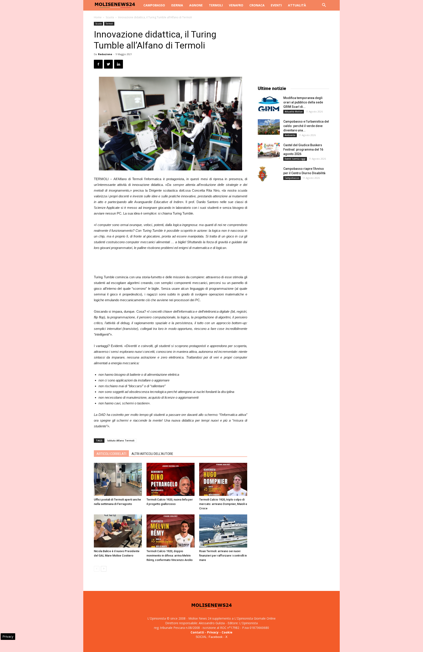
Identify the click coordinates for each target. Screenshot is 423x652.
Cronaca (257, 5)
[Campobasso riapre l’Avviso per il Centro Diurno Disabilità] (262, 174)
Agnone (196, 5)
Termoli (216, 5)
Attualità (297, 5)
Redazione (105, 54)
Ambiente (290, 135)
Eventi (276, 5)
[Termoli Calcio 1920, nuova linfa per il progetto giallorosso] (171, 479)
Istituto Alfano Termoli (120, 440)
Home (98, 17)
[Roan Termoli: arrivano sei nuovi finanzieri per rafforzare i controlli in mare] (223, 530)
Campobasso (154, 5)
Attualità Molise (293, 111)
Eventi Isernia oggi (295, 158)
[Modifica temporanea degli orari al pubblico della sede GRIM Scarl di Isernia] (269, 103)
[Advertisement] (170, 263)
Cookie (227, 632)
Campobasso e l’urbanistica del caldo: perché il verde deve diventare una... (306, 126)
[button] (324, 6)
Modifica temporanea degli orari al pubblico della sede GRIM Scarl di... (303, 102)
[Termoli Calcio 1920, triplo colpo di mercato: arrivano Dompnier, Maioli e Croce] (223, 479)
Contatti (197, 632)
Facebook (216, 637)
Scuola (110, 17)
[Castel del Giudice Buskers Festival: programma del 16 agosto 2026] (269, 150)
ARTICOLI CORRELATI (111, 454)
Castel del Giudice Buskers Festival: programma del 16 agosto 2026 (303, 149)
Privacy (213, 632)
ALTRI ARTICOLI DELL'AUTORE (152, 454)
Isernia (177, 5)
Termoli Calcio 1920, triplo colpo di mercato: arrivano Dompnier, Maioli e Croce (223, 504)
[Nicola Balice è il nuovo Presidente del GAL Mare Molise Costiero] (118, 530)
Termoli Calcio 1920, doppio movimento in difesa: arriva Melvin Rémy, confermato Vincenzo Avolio (170, 555)
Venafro (236, 5)
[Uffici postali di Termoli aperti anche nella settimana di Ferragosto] (118, 479)
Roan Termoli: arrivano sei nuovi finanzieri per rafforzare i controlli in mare (223, 555)
